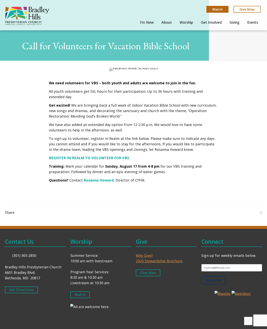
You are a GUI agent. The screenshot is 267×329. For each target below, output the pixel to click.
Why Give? (144, 255)
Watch (217, 9)
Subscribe (214, 280)
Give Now (247, 9)
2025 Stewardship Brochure (159, 261)
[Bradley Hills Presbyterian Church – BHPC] (27, 15)
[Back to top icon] (248, 321)
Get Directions (21, 289)
